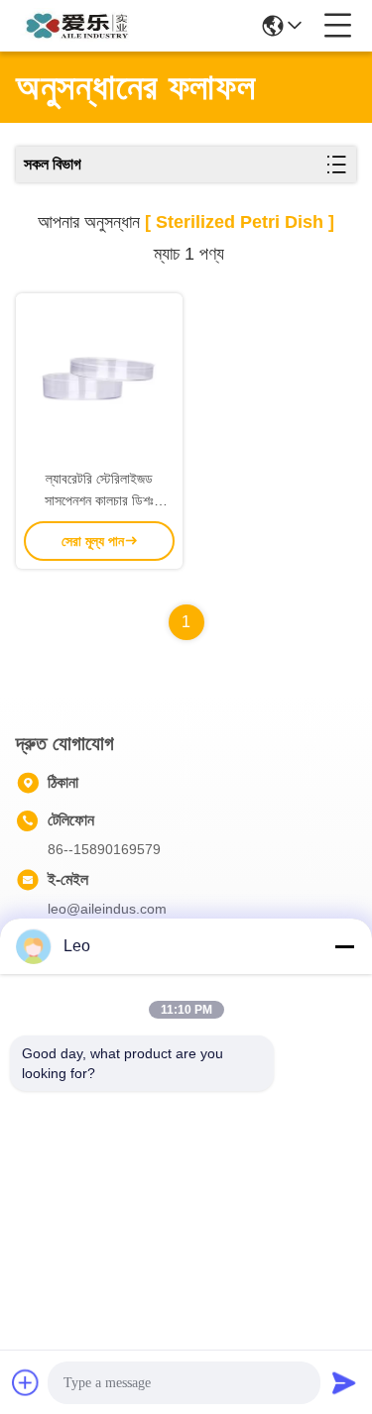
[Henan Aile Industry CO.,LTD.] (81, 26)
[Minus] (344, 946)
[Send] (344, 1382)
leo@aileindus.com (107, 909)
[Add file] (26, 1382)
